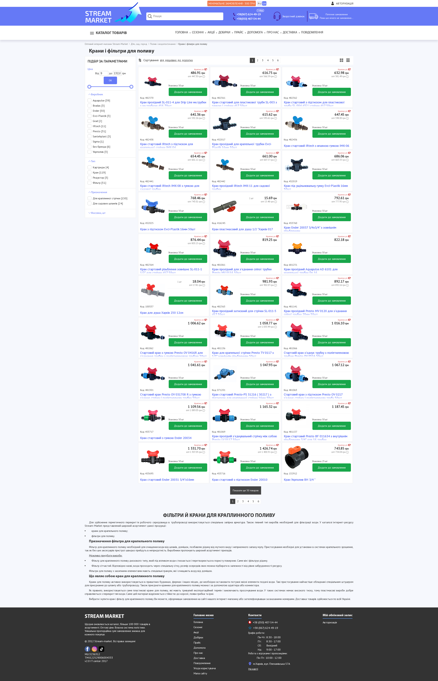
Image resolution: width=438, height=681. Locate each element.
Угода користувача (205, 668)
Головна (181, 32)
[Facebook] (87, 649)
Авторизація (344, 3)
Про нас (273, 32)
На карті (253, 669)
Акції (211, 32)
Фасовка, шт (98, 213)
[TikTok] (101, 649)
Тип (93, 161)
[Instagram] (94, 649)
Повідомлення (312, 32)
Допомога (255, 32)
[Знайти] (149, 16)
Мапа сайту (200, 673)
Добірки (224, 32)
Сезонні (198, 32)
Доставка (290, 32)
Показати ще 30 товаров (246, 490)
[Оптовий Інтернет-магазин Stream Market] (113, 21)
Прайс (238, 32)
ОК (110, 80)
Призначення (99, 192)
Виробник (97, 94)
